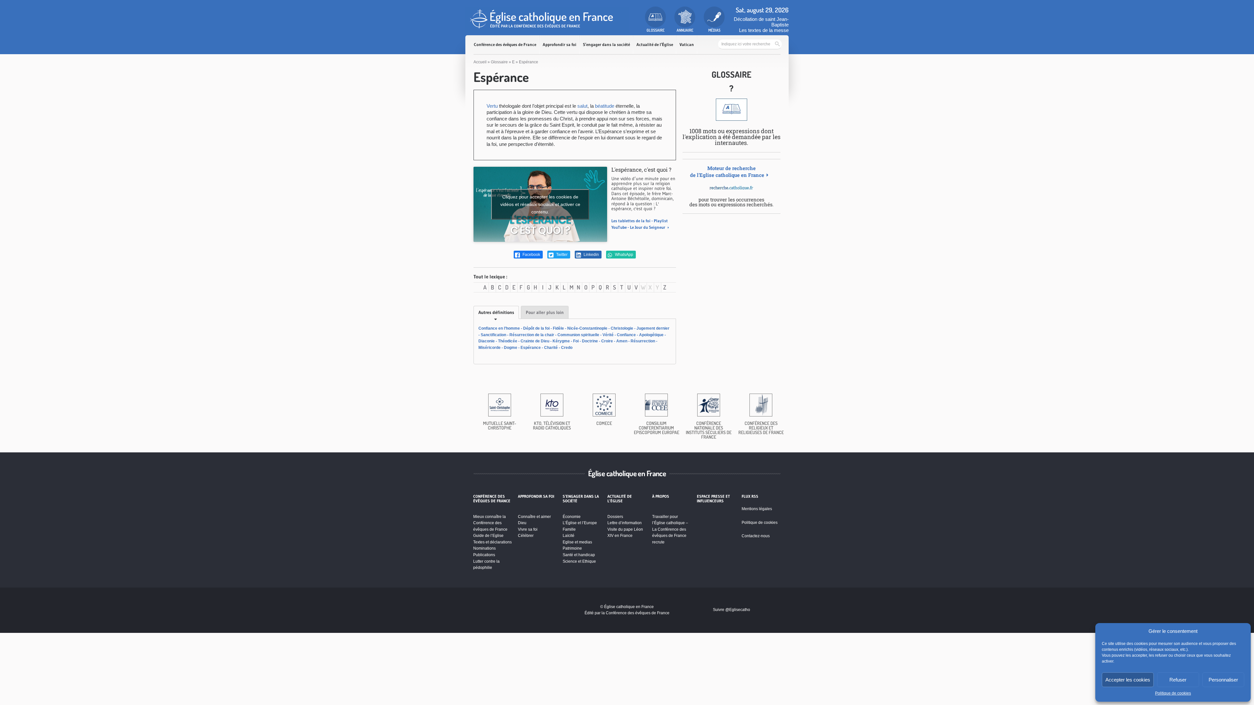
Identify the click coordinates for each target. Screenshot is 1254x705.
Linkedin (591, 254)
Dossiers (615, 516)
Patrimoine (572, 548)
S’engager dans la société (606, 44)
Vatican (687, 44)
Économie (572, 516)
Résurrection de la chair (531, 335)
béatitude (604, 106)
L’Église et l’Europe (580, 523)
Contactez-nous (756, 536)
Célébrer (526, 535)
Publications (484, 555)
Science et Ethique (579, 561)
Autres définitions (496, 312)
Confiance (626, 335)
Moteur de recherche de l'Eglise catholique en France (727, 171)
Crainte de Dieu (535, 341)
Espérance (531, 347)
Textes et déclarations (492, 542)
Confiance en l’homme (499, 328)
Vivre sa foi (528, 529)
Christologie (622, 328)
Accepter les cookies (1127, 679)
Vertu (492, 106)
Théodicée (507, 341)
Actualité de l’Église (654, 44)
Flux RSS (750, 496)
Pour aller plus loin (545, 312)
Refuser (1177, 679)
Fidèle (558, 328)
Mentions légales (757, 509)
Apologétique (651, 335)
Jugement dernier (652, 328)
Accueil (480, 62)
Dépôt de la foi (536, 328)
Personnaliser (1223, 679)
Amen (621, 341)
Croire (607, 341)
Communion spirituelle (578, 335)
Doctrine (590, 341)
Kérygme (561, 341)
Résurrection (643, 341)
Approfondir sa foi (559, 44)
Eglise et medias (577, 542)
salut (582, 106)
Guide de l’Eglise (488, 535)
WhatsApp (623, 254)
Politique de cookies (1173, 693)
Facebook (531, 254)
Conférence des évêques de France (505, 44)
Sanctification (493, 335)
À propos (660, 496)
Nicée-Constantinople (587, 328)
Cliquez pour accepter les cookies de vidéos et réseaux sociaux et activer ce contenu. (540, 204)
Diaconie (486, 341)
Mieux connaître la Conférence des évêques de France (490, 523)
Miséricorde (489, 347)
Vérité (608, 335)
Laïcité (568, 535)
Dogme (510, 347)
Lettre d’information (624, 523)
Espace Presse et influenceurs (713, 498)
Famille (569, 529)
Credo (566, 347)
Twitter (561, 254)
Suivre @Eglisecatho (731, 609)
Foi (576, 341)
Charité (551, 347)
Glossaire (499, 62)
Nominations (484, 548)
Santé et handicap (579, 555)
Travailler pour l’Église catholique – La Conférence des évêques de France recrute (670, 529)
